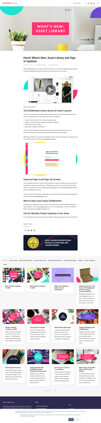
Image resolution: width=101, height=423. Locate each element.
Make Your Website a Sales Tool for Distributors (61, 288)
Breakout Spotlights (70, 260)
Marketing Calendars (26, 260)
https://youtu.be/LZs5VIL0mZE (29, 106)
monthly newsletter (66, 187)
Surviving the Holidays (37, 327)
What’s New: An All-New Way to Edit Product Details (87, 369)
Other (5, 264)
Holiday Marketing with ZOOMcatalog (87, 328)
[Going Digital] (50, 243)
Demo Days (59, 206)
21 (55, 390)
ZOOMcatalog (54, 65)
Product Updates (41, 65)
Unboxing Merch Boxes (13, 367)
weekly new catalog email (49, 187)
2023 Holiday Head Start (62, 327)
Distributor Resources (55, 260)
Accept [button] (71, 419)
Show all (5, 260)
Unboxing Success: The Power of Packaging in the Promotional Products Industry (87, 288)
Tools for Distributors (42, 406)
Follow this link (58, 217)
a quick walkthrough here (49, 139)
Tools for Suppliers (41, 408)
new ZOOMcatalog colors (40, 196)
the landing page (43, 206)
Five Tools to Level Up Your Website (61, 368)
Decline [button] (77, 419)
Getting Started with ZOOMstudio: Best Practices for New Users (38, 369)
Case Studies (13, 260)
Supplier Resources (40, 260)
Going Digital (76, 3)
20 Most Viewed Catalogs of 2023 (11, 328)
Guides (80, 260)
